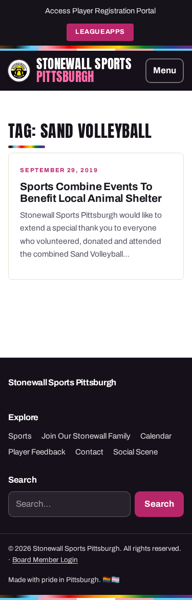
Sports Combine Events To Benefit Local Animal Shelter (90, 192)
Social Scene (135, 452)
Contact (89, 452)
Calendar (156, 436)
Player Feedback (37, 452)
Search (159, 504)
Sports (20, 436)
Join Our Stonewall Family (86, 436)
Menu (164, 70)
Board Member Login (45, 560)
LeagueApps (99, 31)
